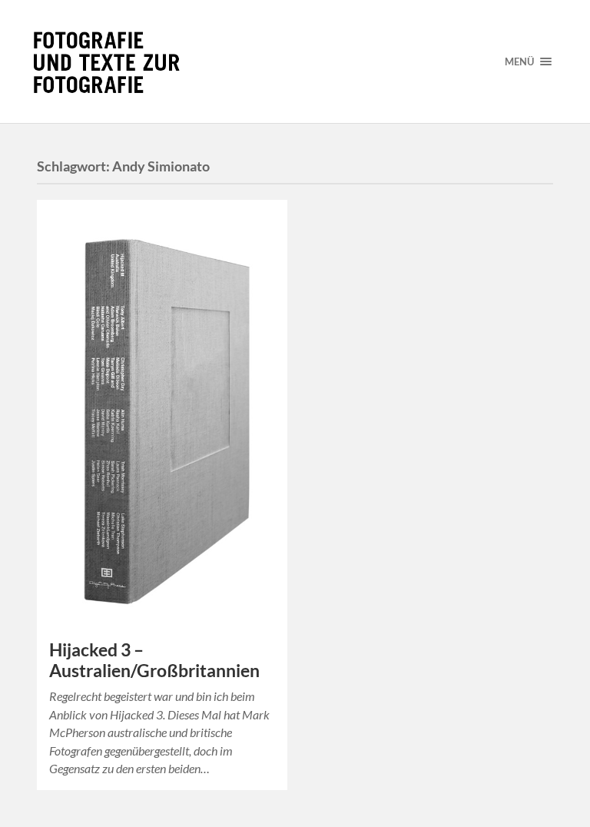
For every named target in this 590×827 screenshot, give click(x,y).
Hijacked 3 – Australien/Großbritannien (154, 660)
